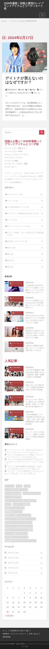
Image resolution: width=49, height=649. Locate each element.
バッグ (12, 220)
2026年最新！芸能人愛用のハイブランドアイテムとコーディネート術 (24, 6)
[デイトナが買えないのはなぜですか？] (24, 57)
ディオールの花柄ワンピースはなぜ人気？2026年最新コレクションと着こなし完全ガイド (34, 304)
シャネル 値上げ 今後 (13, 493)
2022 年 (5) (13, 573)
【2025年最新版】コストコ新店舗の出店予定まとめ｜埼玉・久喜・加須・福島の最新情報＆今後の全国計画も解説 (34, 419)
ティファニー (18, 313)
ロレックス (9, 486)
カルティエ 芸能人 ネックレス (16, 533)
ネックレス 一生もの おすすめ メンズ (19, 526)
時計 (34, 90)
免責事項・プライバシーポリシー (14, 634)
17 (36, 602)
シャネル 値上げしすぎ (32, 493)
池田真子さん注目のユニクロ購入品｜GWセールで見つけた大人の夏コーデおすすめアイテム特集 (34, 334)
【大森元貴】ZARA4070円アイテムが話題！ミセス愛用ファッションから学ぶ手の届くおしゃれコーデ (34, 288)
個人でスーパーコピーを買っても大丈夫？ (20, 501)
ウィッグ (12, 201)
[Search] (41, 132)
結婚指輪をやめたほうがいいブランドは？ (20, 541)
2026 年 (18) (13, 553)
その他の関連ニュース (18, 207)
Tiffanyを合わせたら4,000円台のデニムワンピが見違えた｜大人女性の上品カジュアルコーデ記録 (34, 319)
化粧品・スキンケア (17, 241)
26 (8, 612)
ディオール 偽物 (11, 161)
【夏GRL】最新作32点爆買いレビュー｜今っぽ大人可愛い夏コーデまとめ (34, 348)
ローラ (8, 504)
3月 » (12, 616)
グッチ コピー (10, 167)
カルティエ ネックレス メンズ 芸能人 (19, 530)
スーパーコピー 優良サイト (16, 148)
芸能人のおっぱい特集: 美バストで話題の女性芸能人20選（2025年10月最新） (34, 387)
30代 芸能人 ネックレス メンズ (16, 537)
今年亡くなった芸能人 (21, 504)
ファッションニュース (18, 226)
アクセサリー (15, 194)
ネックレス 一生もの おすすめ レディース (20, 519)
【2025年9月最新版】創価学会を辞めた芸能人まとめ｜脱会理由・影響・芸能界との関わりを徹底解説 (34, 373)
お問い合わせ (33, 634)
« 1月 (7, 616)
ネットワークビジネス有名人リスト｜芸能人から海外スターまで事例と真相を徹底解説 (34, 435)
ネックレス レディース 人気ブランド (18, 522)
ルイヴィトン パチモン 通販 (16, 164)
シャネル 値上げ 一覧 (13, 497)
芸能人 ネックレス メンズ (15, 508)
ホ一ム (5, 631)
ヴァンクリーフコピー (14, 158)
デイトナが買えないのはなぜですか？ (24, 80)
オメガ (19, 486)
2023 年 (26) (13, 568)
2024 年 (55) (13, 563)
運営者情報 (6, 637)
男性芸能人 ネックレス (14, 511)
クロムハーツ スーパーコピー (17, 154)
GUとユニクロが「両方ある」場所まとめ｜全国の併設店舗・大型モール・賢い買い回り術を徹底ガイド (34, 403)
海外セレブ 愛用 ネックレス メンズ (18, 515)
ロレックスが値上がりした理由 (20, 455)
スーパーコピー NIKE (13, 151)
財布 (10, 260)
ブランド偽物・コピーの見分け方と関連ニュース (24, 234)
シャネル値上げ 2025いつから (16, 490)
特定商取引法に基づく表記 (19, 631)
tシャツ (27, 486)
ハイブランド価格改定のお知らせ (23, 213)
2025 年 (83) (13, 558)
